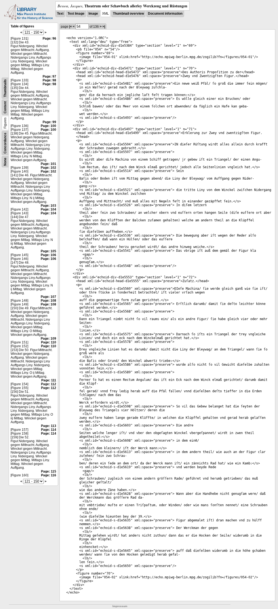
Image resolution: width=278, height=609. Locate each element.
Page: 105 (48, 251)
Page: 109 (48, 338)
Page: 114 (48, 430)
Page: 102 (48, 168)
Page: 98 (49, 80)
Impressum (119, 606)
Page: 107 (48, 297)
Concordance (5, 143)
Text (60, 13)
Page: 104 (48, 209)
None (5, 162)
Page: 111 (48, 380)
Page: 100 (48, 126)
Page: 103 (48, 206)
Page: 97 (49, 76)
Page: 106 (48, 255)
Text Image (76, 13)
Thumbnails (5, 88)
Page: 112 (48, 384)
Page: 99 (49, 122)
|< (70, 26)
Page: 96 (49, 38)
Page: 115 (48, 471)
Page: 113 (48, 426)
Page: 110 (48, 342)
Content (5, 107)
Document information (165, 13)
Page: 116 (48, 475)
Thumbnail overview (128, 13)
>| (103, 26)
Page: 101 (48, 164)
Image (93, 13)
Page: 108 (48, 300)
